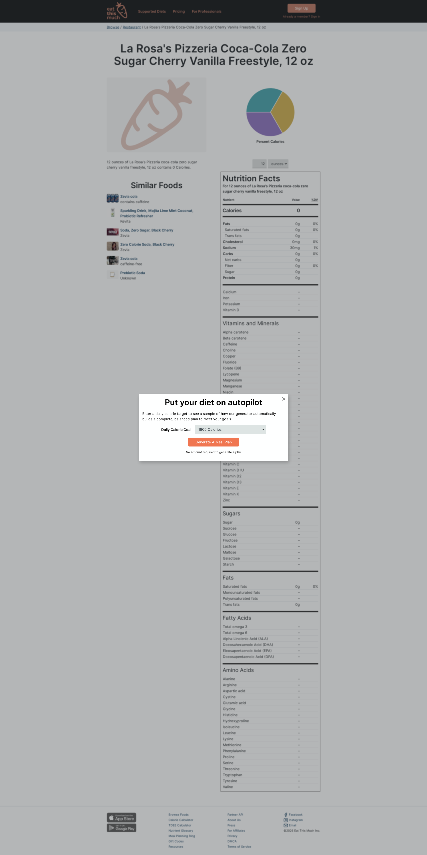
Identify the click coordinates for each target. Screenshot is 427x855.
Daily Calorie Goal (176, 429)
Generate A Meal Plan (213, 442)
